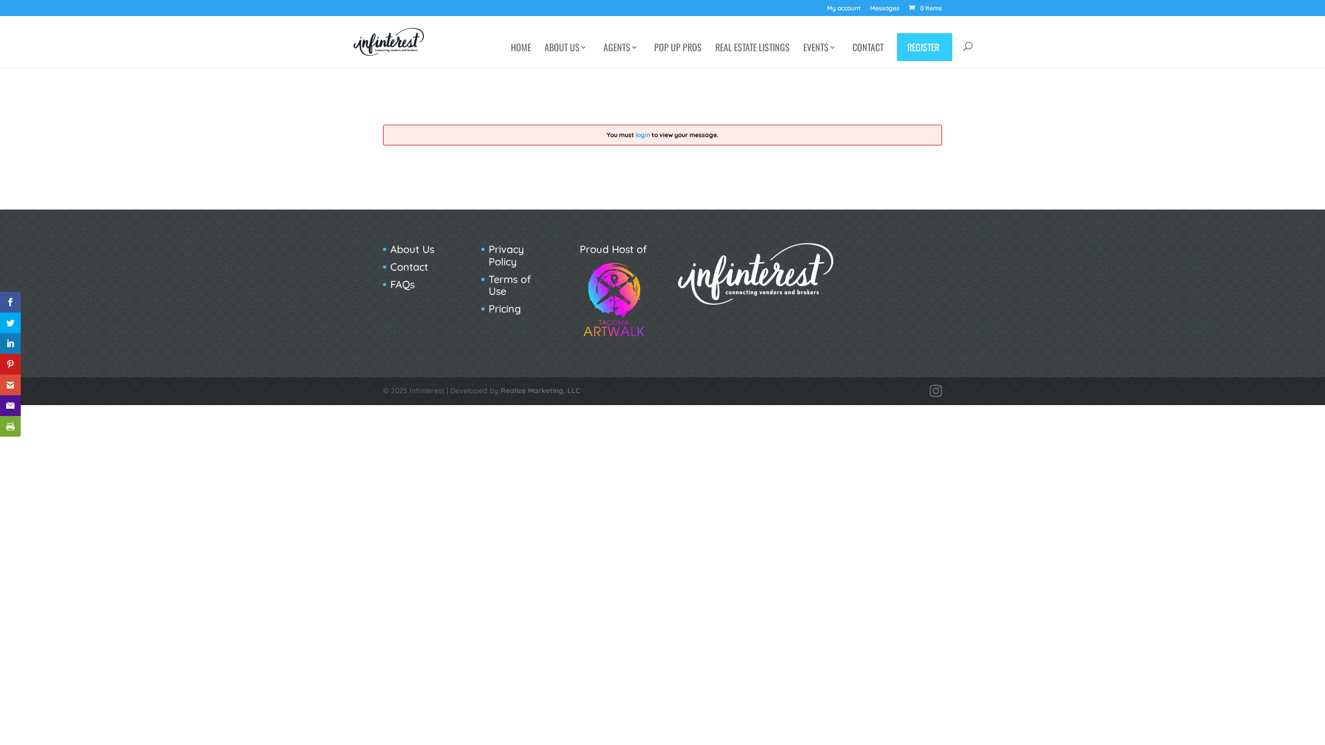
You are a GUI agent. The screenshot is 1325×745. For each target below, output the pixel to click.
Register (923, 47)
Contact (868, 48)
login (643, 135)
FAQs (402, 284)
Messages (885, 8)
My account (844, 8)
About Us (562, 48)
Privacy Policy (506, 255)
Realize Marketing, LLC (540, 390)
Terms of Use (510, 285)
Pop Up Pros (678, 48)
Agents (616, 48)
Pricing (505, 308)
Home (521, 48)
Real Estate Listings (752, 48)
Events (816, 48)
